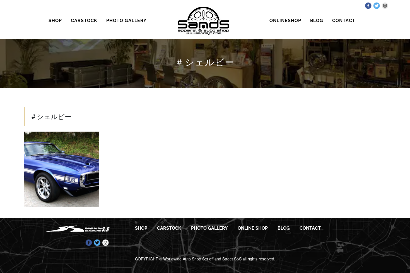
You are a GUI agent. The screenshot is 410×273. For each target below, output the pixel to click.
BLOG (317, 20)
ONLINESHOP (285, 20)
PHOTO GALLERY (126, 20)
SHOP (55, 20)
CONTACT (343, 20)
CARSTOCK (84, 20)
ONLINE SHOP (253, 228)
